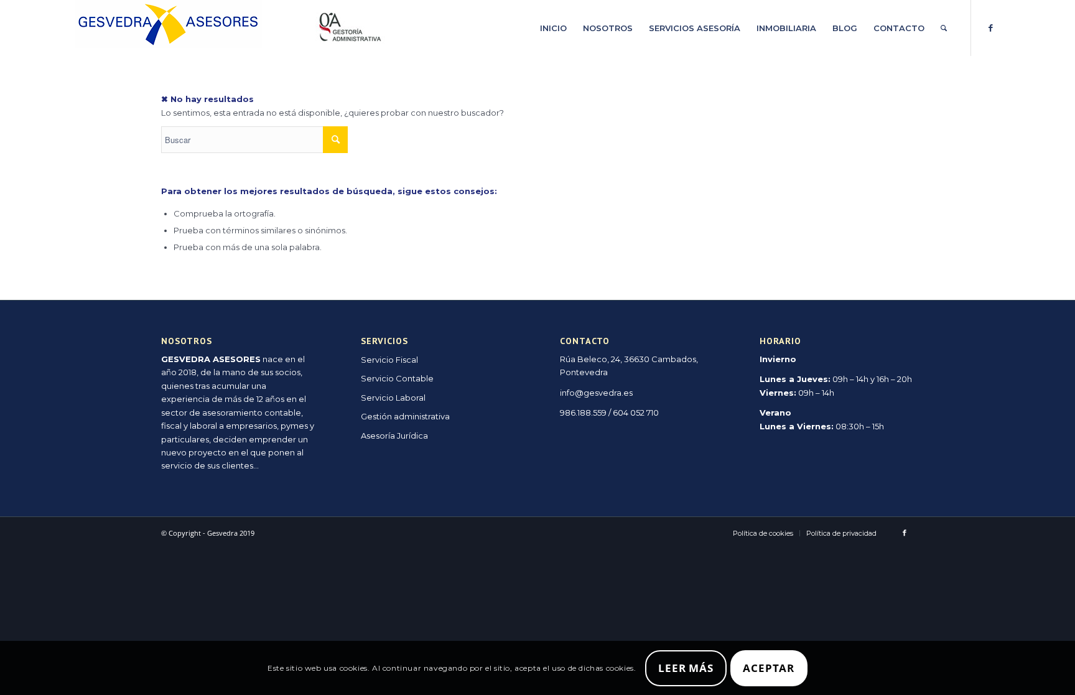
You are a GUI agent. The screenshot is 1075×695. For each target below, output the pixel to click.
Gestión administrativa (405, 416)
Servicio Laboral (393, 398)
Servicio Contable (397, 378)
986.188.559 (583, 412)
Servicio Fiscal (389, 360)
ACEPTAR (768, 668)
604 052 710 (636, 412)
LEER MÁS (686, 668)
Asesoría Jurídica (394, 436)
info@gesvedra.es (596, 393)
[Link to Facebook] (990, 27)
